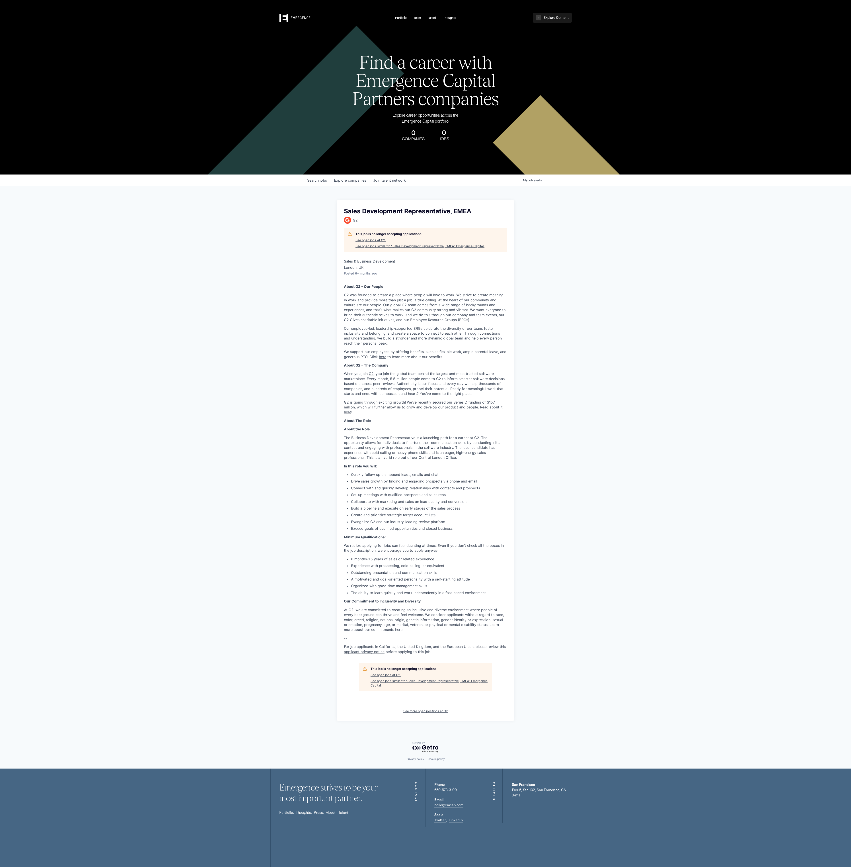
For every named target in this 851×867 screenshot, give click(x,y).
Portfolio (286, 812)
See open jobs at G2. (370, 240)
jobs (317, 180)
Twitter (440, 820)
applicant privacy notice (364, 651)
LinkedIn (456, 820)
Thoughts (303, 812)
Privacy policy (415, 759)
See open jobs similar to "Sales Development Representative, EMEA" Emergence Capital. (419, 246)
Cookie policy (436, 759)
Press (318, 812)
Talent (343, 812)
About (331, 812)
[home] (334, 18)
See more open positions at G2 (425, 711)
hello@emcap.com (448, 805)
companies (350, 180)
